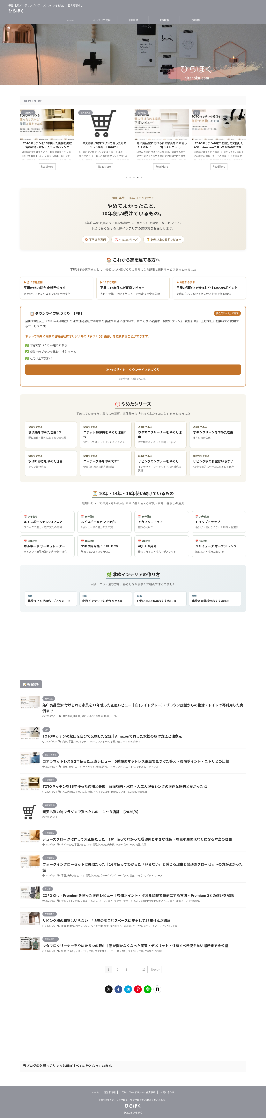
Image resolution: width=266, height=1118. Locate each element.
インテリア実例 (102, 20)
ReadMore (47, 166)
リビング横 (97, 925)
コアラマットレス (117, 766)
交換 (65, 741)
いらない (140, 875)
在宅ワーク (182, 900)
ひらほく (16, 10)
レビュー (85, 900)
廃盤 (106, 716)
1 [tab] (126, 178)
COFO (94, 900)
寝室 (132, 875)
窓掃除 (158, 951)
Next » (155, 969)
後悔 (98, 766)
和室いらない (83, 925)
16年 (106, 791)
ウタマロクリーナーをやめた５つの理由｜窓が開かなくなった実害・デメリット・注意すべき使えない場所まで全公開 (135, 945)
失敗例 (110, 844)
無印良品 (67, 716)
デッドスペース (154, 875)
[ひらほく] (128, 989)
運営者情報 (109, 1092)
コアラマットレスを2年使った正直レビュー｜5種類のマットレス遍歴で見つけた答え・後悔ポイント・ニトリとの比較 (135, 761)
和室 (106, 925)
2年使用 (141, 766)
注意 (140, 951)
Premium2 (194, 900)
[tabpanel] (47, 141)
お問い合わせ (167, 1092)
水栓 (113, 741)
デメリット (89, 766)
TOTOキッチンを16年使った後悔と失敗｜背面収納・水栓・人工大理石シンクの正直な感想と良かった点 (47, 147)
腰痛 (65, 766)
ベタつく (132, 951)
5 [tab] (142, 178)
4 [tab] (138, 178)
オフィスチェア (166, 900)
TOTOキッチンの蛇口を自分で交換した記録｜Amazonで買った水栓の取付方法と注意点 (219, 147)
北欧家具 (133, 20)
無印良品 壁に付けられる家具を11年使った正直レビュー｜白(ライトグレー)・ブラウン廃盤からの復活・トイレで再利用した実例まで (162, 149)
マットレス (152, 766)
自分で (136, 741)
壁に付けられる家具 (92, 716)
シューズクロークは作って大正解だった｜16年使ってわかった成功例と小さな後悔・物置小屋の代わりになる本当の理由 (137, 839)
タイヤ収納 (67, 844)
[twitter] (109, 989)
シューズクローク (125, 844)
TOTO (93, 741)
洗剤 (91, 951)
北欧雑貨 (195, 20)
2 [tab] (130, 178)
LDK (129, 925)
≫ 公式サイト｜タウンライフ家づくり (133, 369)
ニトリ (131, 766)
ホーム (70, 20)
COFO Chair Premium (145, 900)
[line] (147, 989)
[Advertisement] (133, 649)
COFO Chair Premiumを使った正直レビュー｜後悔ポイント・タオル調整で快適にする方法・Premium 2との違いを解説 (138, 895)
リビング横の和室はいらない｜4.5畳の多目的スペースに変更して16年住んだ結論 (106, 920)
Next (242, 140)
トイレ (113, 716)
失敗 (84, 791)
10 (143, 969)
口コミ (78, 766)
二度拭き (149, 951)
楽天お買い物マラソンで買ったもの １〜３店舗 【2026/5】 (106, 145)
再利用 (76, 716)
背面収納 (142, 791)
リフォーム (103, 741)
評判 (104, 766)
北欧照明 (164, 20)
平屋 (71, 741)
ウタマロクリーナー (105, 951)
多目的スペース (118, 925)
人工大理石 (68, 791)
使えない (121, 951)
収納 (103, 844)
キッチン (84, 741)
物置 (138, 844)
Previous (23, 140)
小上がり (137, 925)
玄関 (144, 844)
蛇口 (119, 741)
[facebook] (118, 989)
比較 (71, 766)
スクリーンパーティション (157, 925)
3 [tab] (134, 178)
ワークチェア (106, 900)
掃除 (63, 951)
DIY (76, 741)
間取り (96, 844)
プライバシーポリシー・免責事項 (137, 1092)
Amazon (127, 741)
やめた (70, 951)
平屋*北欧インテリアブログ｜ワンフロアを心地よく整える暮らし (133, 1099)
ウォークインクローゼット (114, 875)
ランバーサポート (123, 900)
